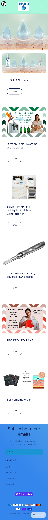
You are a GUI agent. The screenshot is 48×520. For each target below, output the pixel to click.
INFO (14, 91)
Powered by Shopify (30, 513)
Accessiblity (10, 484)
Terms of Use (10, 472)
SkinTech (20, 513)
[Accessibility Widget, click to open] (3, 3)
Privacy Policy (11, 478)
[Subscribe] (40, 452)
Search (7, 467)
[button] (5, 7)
